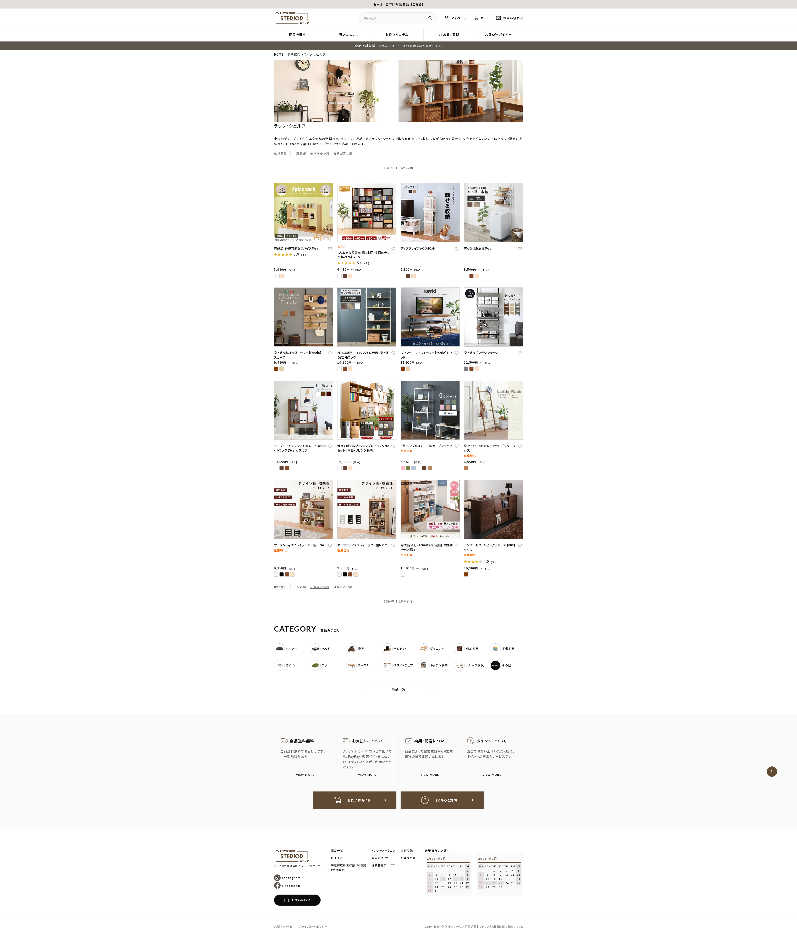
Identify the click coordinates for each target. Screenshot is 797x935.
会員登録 (407, 850)
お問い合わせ (513, 18)
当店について (349, 34)
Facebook (291, 886)
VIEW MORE (305, 774)
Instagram (291, 878)
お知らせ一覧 (283, 926)
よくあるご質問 (448, 34)
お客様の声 (408, 858)
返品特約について (383, 865)
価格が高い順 (343, 153)
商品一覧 (398, 689)
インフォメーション (384, 850)
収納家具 (293, 54)
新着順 (301, 153)
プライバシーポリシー (313, 926)
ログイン (336, 858)
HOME (279, 54)
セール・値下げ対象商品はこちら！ (398, 4)
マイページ (459, 18)
